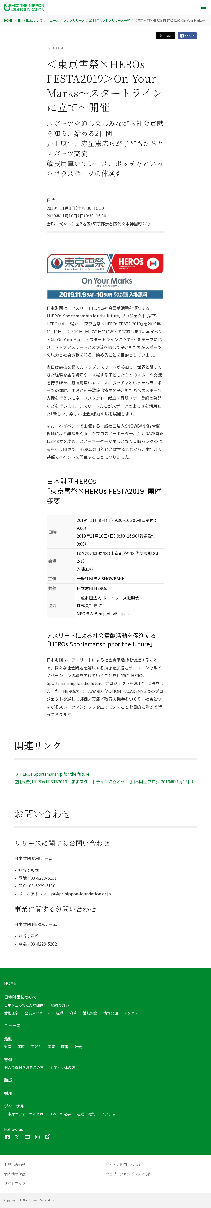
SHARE (189, 35)
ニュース (53, 20)
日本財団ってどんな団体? (24, 1005)
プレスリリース (74, 20)
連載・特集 (86, 1113)
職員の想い (60, 1005)
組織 (59, 1012)
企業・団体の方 (62, 1067)
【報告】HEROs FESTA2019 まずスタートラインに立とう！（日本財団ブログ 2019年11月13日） (107, 781)
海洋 (7, 1046)
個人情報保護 (15, 1173)
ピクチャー (110, 1113)
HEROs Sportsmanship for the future (55, 774)
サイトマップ (15, 1183)
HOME (8, 20)
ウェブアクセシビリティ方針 (129, 1173)
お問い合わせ (15, 1164)
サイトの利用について (124, 1164)
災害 (51, 1046)
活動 (8, 1039)
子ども (36, 1046)
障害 (64, 1046)
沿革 (73, 1012)
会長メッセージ (37, 1012)
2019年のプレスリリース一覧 (109, 20)
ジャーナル (14, 1106)
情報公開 (110, 1012)
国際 (21, 1046)
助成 (8, 1080)
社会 (78, 1046)
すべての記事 (60, 1113)
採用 (8, 1093)
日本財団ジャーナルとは (23, 1113)
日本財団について (30, 20)
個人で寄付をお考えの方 (24, 1067)
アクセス (131, 1012)
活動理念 (11, 1012)
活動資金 (90, 1012)
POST (167, 35)
